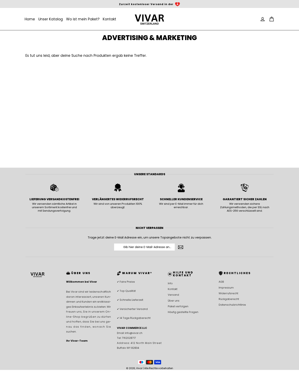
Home (30, 19)
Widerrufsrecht (228, 293)
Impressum (226, 287)
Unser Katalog (50, 19)
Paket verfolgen (178, 306)
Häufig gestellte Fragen (183, 312)
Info (170, 283)
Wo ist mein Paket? (82, 19)
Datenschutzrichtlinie (232, 304)
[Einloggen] (262, 19)
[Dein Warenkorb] (271, 19)
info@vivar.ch (133, 333)
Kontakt (109, 19)
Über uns (173, 300)
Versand (173, 294)
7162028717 (129, 338)
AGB (221, 281)
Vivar (139, 368)
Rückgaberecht (229, 299)
